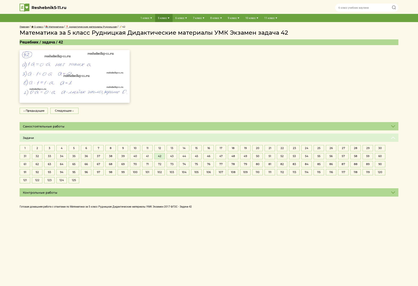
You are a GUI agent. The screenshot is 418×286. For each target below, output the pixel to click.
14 (184, 148)
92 (37, 172)
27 (343, 148)
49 (245, 156)
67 (98, 164)
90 (380, 164)
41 (147, 156)
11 (147, 148)
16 (208, 148)
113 (294, 172)
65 (73, 164)
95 (73, 172)
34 (61, 156)
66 (86, 164)
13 (172, 148)
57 (343, 156)
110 (257, 172)
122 (37, 180)
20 (257, 148)
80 (257, 164)
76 (208, 164)
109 (245, 172)
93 (49, 172)
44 (184, 156)
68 (110, 164)
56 (331, 156)
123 (49, 180)
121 (25, 180)
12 (159, 148)
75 (196, 164)
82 (282, 164)
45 (196, 156)
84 (306, 164)
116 (331, 172)
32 (37, 156)
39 (123, 156)
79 (245, 164)
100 (135, 172)
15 (196, 148)
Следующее (63, 110)
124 (61, 180)
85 (319, 164)
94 (61, 172)
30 (380, 148)
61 (25, 164)
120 (380, 172)
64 (61, 164)
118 (355, 172)
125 (74, 180)
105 (196, 172)
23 (294, 148)
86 (331, 164)
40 (135, 156)
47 (221, 156)
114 (306, 172)
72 (159, 164)
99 (123, 172)
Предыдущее (35, 110)
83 (294, 164)
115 (319, 172)
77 (221, 164)
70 (135, 164)
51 (270, 156)
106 (208, 172)
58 (355, 156)
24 (306, 148)
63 (49, 164)
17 (221, 148)
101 (147, 172)
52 (282, 156)
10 (135, 148)
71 (147, 164)
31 (25, 156)
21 (270, 148)
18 (233, 148)
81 (269, 164)
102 (159, 172)
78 (233, 164)
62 (37, 164)
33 (49, 156)
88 (355, 164)
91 (25, 172)
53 (294, 156)
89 (368, 164)
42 (159, 156)
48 (233, 156)
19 (245, 148)
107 (221, 172)
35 (73, 156)
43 (172, 156)
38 (110, 156)
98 (110, 172)
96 (86, 172)
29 (368, 148)
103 (172, 172)
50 (257, 156)
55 (318, 156)
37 (98, 156)
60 (380, 156)
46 (208, 156)
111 (269, 172)
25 (318, 148)
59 (367, 156)
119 (368, 172)
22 (282, 148)
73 (172, 164)
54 (306, 156)
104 (184, 172)
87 (343, 164)
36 (86, 156)
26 (331, 148)
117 (343, 172)
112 (282, 172)
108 (233, 172)
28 (355, 148)
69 (123, 164)
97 (98, 172)
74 (184, 164)
